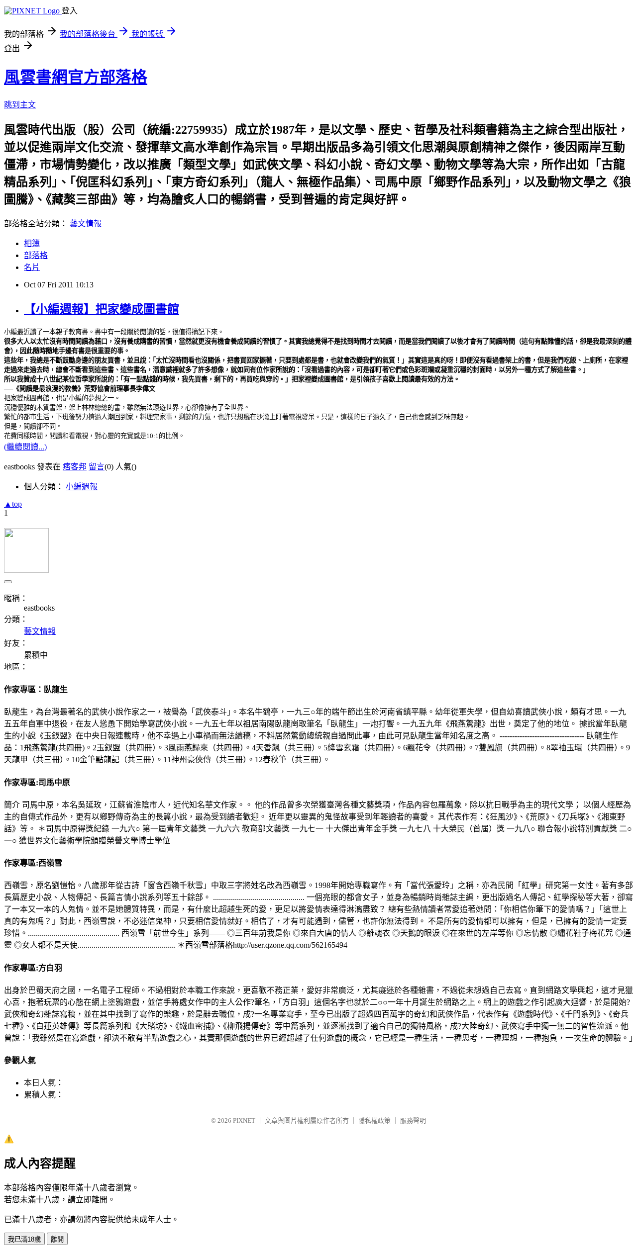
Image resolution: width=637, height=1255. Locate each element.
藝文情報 (86, 223)
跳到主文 (20, 104)
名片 (32, 267)
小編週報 (82, 486)
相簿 (32, 243)
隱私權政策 (374, 1120)
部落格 (36, 255)
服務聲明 (413, 1120)
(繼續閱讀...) (25, 447)
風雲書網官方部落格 (75, 77)
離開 (57, 1239)
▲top (13, 504)
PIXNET (244, 1120)
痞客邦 (75, 466)
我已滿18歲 (24, 1239)
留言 (97, 466)
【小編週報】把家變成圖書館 (101, 309)
